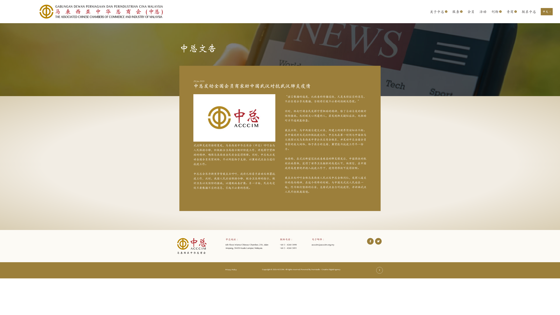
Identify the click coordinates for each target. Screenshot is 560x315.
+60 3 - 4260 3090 (288, 245)
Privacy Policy (231, 270)
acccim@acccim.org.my (323, 245)
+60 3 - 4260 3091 (288, 248)
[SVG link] (379, 270)
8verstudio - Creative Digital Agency (326, 270)
